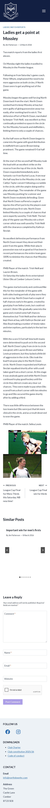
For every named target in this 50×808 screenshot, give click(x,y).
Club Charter (14, 747)
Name (8, 652)
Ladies (6, 27)
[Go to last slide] (7, 550)
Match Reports (18, 27)
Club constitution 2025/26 (21, 751)
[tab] (20, 577)
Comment (9, 613)
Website (8, 678)
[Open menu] (44, 11)
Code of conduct (16, 755)
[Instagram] (18, 731)
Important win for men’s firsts (23, 530)
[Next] (43, 550)
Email (7, 665)
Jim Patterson (11, 45)
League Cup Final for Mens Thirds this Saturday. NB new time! (11, 493)
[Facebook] (7, 731)
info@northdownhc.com (15, 777)
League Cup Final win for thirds (38, 489)
